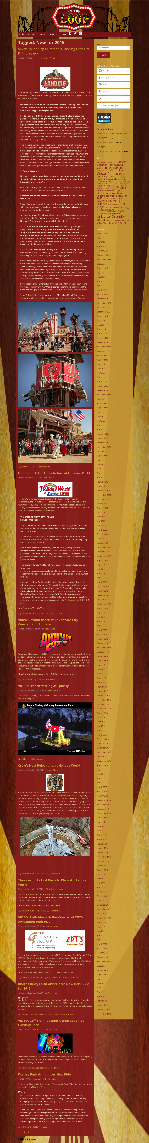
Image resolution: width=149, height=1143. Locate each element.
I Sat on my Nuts (102, 138)
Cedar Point (106, 173)
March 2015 (102, 787)
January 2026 (102, 251)
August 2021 (102, 455)
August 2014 (102, 817)
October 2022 (103, 399)
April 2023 (101, 377)
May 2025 (101, 281)
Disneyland (103, 176)
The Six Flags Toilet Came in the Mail (108, 151)
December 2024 (103, 298)
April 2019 (101, 577)
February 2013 (103, 896)
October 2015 (103, 756)
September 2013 (104, 865)
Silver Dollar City (43, 466)
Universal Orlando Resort (110, 218)
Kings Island (117, 193)
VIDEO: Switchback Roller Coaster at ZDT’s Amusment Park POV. (50, 919)
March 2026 (102, 246)
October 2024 (103, 307)
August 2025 (102, 268)
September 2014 (104, 813)
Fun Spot (107, 181)
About (64, 34)
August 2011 (102, 974)
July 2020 (101, 512)
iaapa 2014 (100, 188)
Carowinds (103, 170)
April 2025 (101, 285)
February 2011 (103, 1001)
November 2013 (104, 857)
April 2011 (101, 992)
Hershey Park (29, 1068)
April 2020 (101, 525)
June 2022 (101, 416)
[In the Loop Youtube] (80, 34)
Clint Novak (51, 889)
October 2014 (103, 809)
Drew (46, 58)
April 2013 (101, 887)
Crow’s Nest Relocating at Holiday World (49, 765)
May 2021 (101, 468)
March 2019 (102, 582)
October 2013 (103, 861)
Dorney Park (28, 1127)
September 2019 (104, 556)
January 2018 (102, 639)
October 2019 (103, 551)
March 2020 (102, 530)
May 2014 (101, 830)
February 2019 (103, 586)
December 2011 (103, 957)
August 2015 (102, 765)
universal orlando (111, 213)
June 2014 (101, 826)
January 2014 (102, 848)
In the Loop (24, 34)
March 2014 (102, 839)
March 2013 (102, 891)
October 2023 (103, 351)
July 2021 (101, 460)
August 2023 (102, 360)
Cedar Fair (116, 170)
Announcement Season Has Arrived (108, 133)
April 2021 (101, 473)
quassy (39, 759)
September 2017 (104, 656)
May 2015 (101, 778)
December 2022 (103, 390)
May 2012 (101, 935)
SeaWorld (102, 200)
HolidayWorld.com (66, 600)
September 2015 (104, 761)
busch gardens (113, 162)
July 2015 (101, 769)
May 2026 (101, 242)
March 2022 (102, 429)
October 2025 (103, 264)
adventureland (102, 162)
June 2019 (101, 569)
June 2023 (101, 368)
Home (34, 34)
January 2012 (102, 952)
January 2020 (102, 538)
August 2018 (102, 608)
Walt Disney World (114, 222)
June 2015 (101, 774)
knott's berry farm (31, 1014)
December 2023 (103, 342)
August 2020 (102, 508)
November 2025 (104, 259)
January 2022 (102, 438)
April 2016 (101, 730)
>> (36, 1132)
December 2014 (103, 800)
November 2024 (104, 303)
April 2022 (101, 425)
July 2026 (101, 237)
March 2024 (102, 333)
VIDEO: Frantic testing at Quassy (43, 686)
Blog (57, 34)
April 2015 (101, 782)
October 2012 (103, 913)
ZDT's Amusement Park (69, 977)
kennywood (120, 187)
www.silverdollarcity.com (77, 289)
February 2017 (103, 687)
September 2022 (104, 403)
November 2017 (104, 647)
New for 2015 (29, 466)
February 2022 (103, 434)
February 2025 (103, 294)
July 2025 (101, 272)
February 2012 (103, 948)
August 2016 (102, 713)
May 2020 (101, 521)
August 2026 (102, 233)
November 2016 (104, 700)
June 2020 (101, 516)
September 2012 (104, 918)
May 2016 (101, 726)
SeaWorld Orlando (108, 202)
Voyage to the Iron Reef (63, 1014)
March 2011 (102, 996)
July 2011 (101, 979)
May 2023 (101, 373)
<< (20, 1132)
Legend (50, 690)
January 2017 (102, 691)
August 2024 (102, 316)
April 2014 (101, 835)
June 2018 (101, 617)
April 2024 (101, 329)
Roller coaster (117, 199)
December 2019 (103, 543)
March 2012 (102, 944)
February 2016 (103, 739)
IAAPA (123, 185)
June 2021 (101, 464)
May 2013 (101, 883)
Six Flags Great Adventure (113, 208)
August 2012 (102, 922)
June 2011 (101, 983)
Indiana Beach (109, 188)
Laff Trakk (40, 1068)
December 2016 (103, 695)
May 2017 (101, 673)
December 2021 (103, 442)
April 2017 (101, 678)
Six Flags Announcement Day (106, 142)
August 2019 (102, 560)
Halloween (124, 181)
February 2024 (103, 338)
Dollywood (109, 179)
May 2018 (101, 621)
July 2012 (101, 926)
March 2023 (102, 381)
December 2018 (103, 595)
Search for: (101, 44)
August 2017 (102, 660)
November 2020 (104, 495)
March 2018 (102, 630)
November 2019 (104, 547)
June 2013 (101, 878)
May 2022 (101, 421)
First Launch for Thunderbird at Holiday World (54, 473)
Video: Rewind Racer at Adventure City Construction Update (48, 622)
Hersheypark (124, 184)
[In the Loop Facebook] (70, 34)
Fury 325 (115, 182)
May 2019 (101, 573)
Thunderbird (54, 613)
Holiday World (29, 613)
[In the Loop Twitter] (75, 34)
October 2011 (103, 966)
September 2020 (104, 503)
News (52, 34)
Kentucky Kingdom (105, 191)
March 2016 (102, 735)
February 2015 (103, 791)
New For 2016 (107, 198)
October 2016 (103, 704)
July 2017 (101, 665)
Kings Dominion (108, 191)
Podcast (42, 34)
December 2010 (103, 1009)
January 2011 (102, 1005)
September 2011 (104, 970)
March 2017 (102, 682)
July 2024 (101, 320)
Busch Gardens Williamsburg (111, 166)
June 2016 (101, 721)
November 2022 (104, 394)
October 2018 (103, 599)
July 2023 (101, 364)
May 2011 (101, 987)
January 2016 (102, 743)
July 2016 (101, 717)
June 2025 (101, 277)
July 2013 (101, 874)
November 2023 (104, 346)
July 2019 (101, 564)
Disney (120, 173)
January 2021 (102, 486)
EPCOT (100, 181)
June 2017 (101, 669)
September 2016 (104, 708)
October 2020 (103, 499)
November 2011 (104, 961)
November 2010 (104, 1014)
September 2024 (104, 312)
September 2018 (104, 604)
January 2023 (102, 386)
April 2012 (101, 940)
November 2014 (104, 804)
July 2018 (101, 612)
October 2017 (103, 652)
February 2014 (103, 844)
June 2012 (101, 931)
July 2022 (101, 412)
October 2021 (103, 451)
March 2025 (102, 290)
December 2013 (103, 852)
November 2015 (104, 752)
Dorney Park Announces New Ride (44, 1074)
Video (63, 613)
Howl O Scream (114, 186)
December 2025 (103, 255)
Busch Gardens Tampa (111, 163)
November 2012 (104, 909)
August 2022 (102, 407)
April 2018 (101, 626)
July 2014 (101, 822)
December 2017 (103, 643)
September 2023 (104, 355)
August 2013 (102, 870)
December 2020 (103, 490)
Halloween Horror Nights (107, 184)
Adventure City (29, 679)
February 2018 (103, 634)
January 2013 (102, 900)
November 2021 (104, 447)
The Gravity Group (44, 977)
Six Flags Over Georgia (113, 211)
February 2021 (103, 482)
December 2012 (103, 905)
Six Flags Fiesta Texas (112, 208)
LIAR (98, 147)
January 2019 (102, 591)
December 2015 (103, 748)
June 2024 (101, 325)
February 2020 (103, 534)
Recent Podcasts (105, 129)
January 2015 (102, 796)
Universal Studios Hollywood (118, 220)
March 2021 (102, 477)
